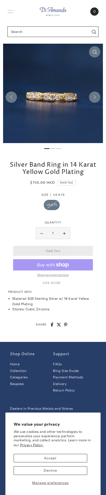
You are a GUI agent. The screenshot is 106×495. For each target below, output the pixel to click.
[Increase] (64, 233)
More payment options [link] (53, 275)
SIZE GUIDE (52, 283)
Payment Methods (68, 377)
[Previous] (11, 97)
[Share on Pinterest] (66, 325)
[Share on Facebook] (52, 325)
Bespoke (17, 384)
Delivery (60, 384)
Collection (18, 371)
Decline (50, 470)
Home (15, 364)
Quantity (53, 222)
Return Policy (64, 390)
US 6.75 (52, 205)
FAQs (57, 364)
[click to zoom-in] (94, 52)
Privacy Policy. (32, 445)
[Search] (93, 32)
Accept (50, 458)
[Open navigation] (10, 11)
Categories (19, 377)
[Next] (94, 97)
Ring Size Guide (66, 371)
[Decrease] (41, 233)
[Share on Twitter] (59, 325)
